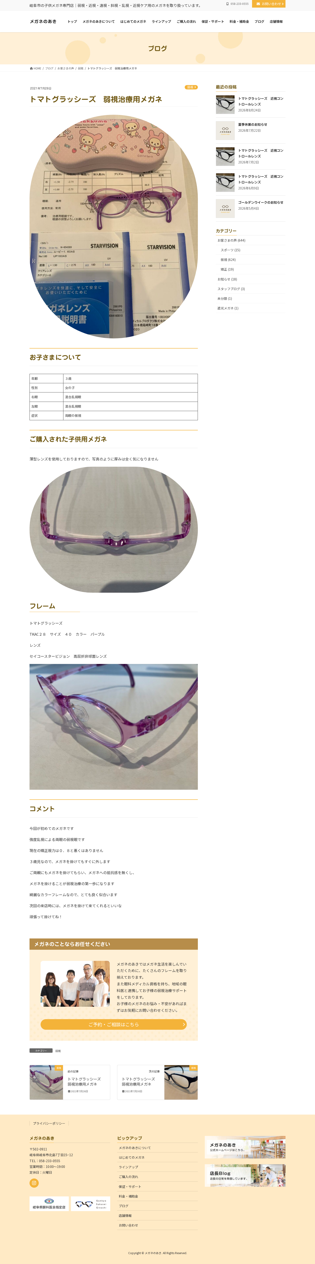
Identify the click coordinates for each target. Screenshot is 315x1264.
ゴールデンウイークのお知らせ (260, 202)
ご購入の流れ (128, 1176)
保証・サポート (130, 1186)
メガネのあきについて (135, 1147)
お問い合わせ (273, 3)
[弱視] (46, 1082)
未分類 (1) (224, 298)
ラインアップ (128, 1167)
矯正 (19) (227, 269)
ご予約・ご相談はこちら (113, 1024)
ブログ (123, 1206)
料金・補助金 (128, 1196)
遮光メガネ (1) (227, 308)
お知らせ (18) (227, 279)
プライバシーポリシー (49, 1123)
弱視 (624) (228, 259)
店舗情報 (125, 1215)
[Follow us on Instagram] (34, 1183)
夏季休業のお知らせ (252, 124)
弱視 (190, 87)
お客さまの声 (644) (231, 240)
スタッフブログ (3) (231, 288)
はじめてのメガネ (132, 1157)
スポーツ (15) (230, 250)
